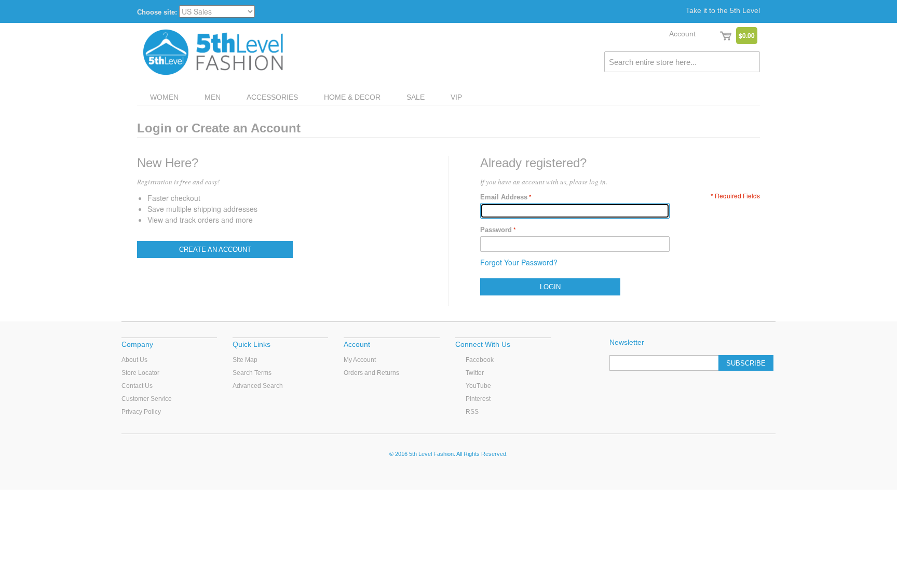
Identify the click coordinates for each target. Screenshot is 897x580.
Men (213, 97)
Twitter (475, 372)
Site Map (245, 359)
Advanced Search (258, 385)
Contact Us (137, 385)
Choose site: (157, 12)
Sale (415, 97)
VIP (456, 97)
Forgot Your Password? (519, 262)
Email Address (503, 197)
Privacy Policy (141, 411)
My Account (360, 359)
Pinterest (478, 398)
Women (164, 97)
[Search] (749, 61)
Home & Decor (352, 97)
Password (496, 230)
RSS (472, 411)
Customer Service (146, 398)
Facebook (480, 359)
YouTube (478, 385)
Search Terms (252, 372)
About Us (134, 359)
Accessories (272, 97)
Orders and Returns (371, 372)
